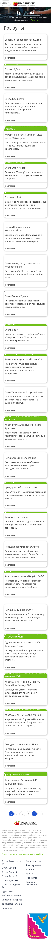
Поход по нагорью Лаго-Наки (21, 744)
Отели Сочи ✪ (9, 867)
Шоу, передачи (33, 865)
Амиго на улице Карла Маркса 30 (23, 359)
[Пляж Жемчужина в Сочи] (25, 604)
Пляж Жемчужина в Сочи (19, 610)
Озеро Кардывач (14, 99)
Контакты (7, 908)
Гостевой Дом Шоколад (18, 69)
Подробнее (10, 58)
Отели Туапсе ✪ (10, 880)
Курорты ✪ (7, 891)
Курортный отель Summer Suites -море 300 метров (23, 136)
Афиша (29, 873)
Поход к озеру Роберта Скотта (22, 546)
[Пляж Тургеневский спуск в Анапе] (25, 386)
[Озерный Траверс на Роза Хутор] (25, 34)
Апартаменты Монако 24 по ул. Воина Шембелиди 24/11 (22, 683)
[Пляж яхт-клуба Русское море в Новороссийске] (25, 256)
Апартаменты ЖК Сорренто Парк (23, 715)
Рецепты (30, 869)
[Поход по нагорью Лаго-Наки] (25, 739)
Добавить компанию (12, 895)
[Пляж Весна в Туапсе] (25, 290)
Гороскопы (31, 877)
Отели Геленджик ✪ (11, 885)
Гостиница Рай (13, 197)
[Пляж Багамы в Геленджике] (25, 452)
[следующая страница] (40, 813)
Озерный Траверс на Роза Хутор (23, 39)
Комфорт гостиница (16, 517)
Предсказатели (33, 861)
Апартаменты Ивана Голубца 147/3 (24, 576)
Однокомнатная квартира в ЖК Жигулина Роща (22, 644)
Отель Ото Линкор (15, 167)
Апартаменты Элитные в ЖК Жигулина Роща (21, 781)
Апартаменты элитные (17, 774)
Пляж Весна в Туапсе (16, 296)
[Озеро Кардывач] (25, 93)
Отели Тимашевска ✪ (11, 862)
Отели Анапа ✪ (9, 872)
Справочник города (12, 899)
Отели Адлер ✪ (9, 876)
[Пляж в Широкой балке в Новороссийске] (25, 221)
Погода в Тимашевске (32, 883)
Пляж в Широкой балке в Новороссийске (19, 228)
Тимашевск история (12, 903)
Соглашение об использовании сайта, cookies (22, 854)
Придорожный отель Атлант (21, 487)
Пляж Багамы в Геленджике (20, 458)
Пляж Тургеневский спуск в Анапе (24, 392)
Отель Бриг (11, 329)
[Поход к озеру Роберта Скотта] (25, 541)
